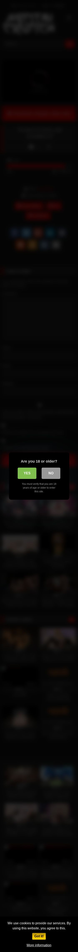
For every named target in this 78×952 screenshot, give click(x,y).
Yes (27, 473)
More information (39, 945)
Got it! (39, 936)
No (50, 473)
